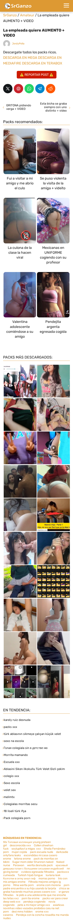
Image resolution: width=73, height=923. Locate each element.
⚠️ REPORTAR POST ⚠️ (36, 75)
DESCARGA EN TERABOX (42, 63)
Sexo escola (12, 783)
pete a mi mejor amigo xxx (34, 905)
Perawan (18, 865)
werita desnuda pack (40, 865)
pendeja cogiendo (34, 901)
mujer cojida (19, 852)
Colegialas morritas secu (20, 804)
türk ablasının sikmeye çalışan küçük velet (32, 734)
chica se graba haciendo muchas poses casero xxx (36, 890)
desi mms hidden (22, 911)
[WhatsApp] (29, 88)
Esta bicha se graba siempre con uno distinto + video (53, 107)
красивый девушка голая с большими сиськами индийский (35, 867)
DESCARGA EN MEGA (20, 57)
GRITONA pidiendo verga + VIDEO (18, 107)
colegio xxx (11, 776)
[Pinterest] (18, 88)
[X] (7, 88)
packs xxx (10, 727)
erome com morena (49, 885)
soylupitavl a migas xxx (26, 848)
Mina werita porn (23, 885)
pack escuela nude (41, 852)
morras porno (47, 878)
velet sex (10, 790)
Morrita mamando (16, 755)
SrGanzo (10, 15)
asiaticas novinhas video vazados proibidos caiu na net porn (33, 908)
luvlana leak (53, 875)
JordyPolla (18, 43)
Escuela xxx (12, 762)
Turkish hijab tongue (30, 875)
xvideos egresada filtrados (37, 872)
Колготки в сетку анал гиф (19, 878)
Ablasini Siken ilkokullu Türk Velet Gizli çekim (34, 769)
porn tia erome (31, 898)
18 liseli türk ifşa (15, 811)
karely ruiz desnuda (17, 720)
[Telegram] (40, 88)
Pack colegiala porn (17, 818)
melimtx (9, 797)
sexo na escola (14, 741)
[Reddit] (50, 88)
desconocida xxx (20, 845)
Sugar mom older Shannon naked (32, 862)
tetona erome (22, 858)
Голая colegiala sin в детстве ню (25, 748)
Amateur (27, 15)
